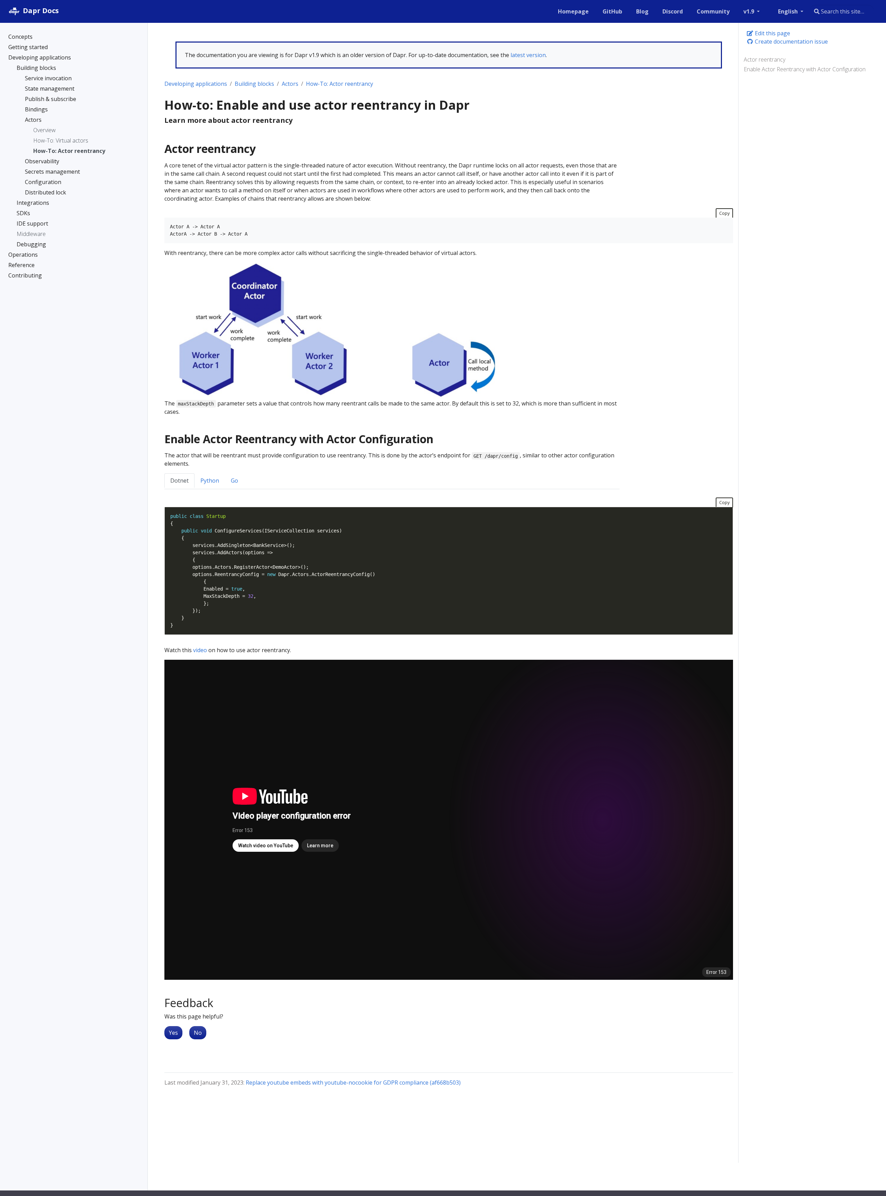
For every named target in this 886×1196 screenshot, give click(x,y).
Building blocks (254, 84)
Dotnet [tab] (179, 480)
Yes (173, 1033)
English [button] (788, 11)
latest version (528, 55)
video (200, 650)
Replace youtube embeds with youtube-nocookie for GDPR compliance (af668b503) (353, 1082)
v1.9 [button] (749, 11)
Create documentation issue (790, 41)
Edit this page (771, 33)
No (198, 1033)
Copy (724, 213)
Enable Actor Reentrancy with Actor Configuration (805, 69)
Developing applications (195, 84)
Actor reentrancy (764, 59)
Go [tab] (234, 480)
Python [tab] (209, 480)
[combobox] (842, 11)
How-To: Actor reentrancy (339, 84)
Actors (290, 84)
